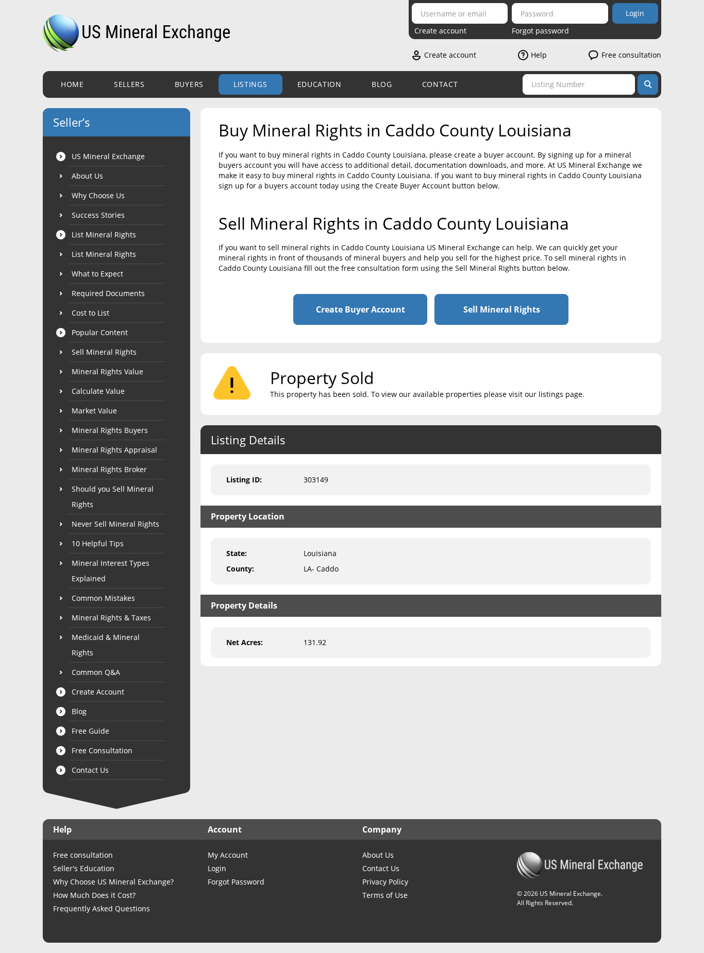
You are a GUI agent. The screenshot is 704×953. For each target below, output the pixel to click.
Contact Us (380, 868)
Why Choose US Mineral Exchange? (113, 882)
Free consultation (631, 55)
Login (635, 13)
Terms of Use (385, 895)
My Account (228, 855)
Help (539, 55)
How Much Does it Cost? (94, 895)
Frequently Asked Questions (101, 908)
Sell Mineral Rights (501, 309)
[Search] (648, 84)
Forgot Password (236, 882)
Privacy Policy (385, 882)
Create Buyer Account (360, 309)
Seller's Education (83, 868)
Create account (440, 31)
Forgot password (540, 31)
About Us (378, 855)
